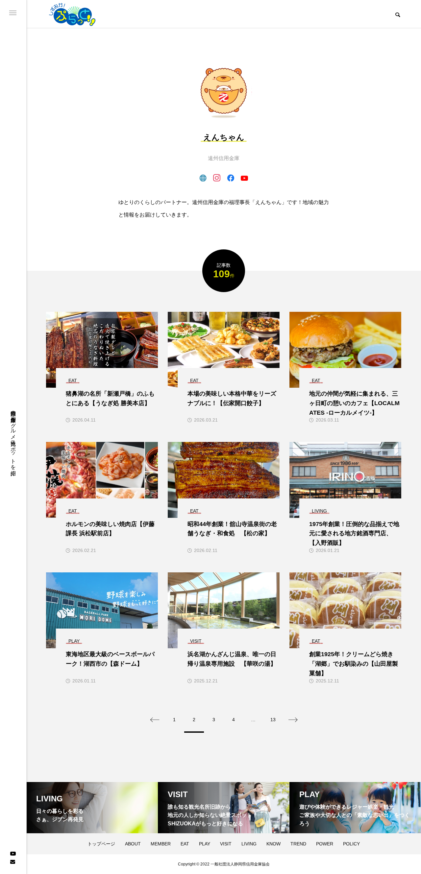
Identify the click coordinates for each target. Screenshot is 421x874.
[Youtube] (13, 853)
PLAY (204, 843)
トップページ (101, 843)
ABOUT (133, 843)
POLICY (351, 843)
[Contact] (12, 861)
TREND (298, 843)
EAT (185, 843)
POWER (324, 843)
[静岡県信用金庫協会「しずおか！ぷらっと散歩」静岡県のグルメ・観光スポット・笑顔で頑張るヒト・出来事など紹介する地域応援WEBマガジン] (72, 14)
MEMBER (161, 843)
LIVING (249, 843)
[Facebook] (230, 177)
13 (273, 719)
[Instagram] (216, 177)
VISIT (226, 843)
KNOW (273, 843)
